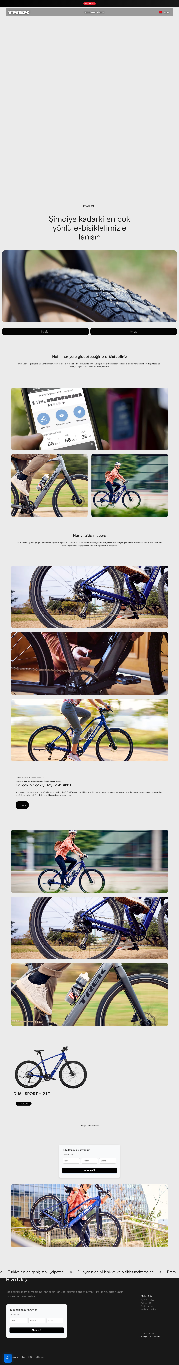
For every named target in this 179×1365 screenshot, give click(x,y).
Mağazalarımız (12, 1357)
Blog (23, 1357)
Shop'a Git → (89, 4)
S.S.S (30, 1357)
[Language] (160, 12)
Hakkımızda (39, 1357)
